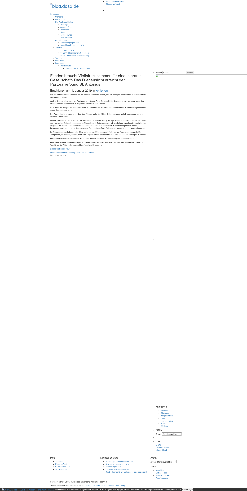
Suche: (159, 72)
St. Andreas (89, 152)
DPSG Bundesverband (114, 1)
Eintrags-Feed (61, 464)
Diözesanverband (112, 4)
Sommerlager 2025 (113, 466)
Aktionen (58, 47)
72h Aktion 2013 (67, 50)
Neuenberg (70, 152)
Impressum (59, 63)
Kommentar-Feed (62, 466)
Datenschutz (65, 65)
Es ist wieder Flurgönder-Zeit (117, 469)
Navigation (54, 14)
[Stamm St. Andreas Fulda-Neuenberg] (64, 5)
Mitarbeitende (66, 37)
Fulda (63, 152)
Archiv (158, 434)
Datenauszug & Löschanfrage (78, 68)
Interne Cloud (161, 450)
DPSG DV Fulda (162, 447)
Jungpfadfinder (66, 27)
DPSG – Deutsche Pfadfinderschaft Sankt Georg (105, 485)
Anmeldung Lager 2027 (70, 42)
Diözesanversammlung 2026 (117, 464)
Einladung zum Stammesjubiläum (119, 461)
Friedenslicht (55, 152)
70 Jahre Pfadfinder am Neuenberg (74, 53)
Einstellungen (187, 489)
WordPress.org (61, 469)
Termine (58, 58)
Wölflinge (64, 24)
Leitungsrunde (66, 34)
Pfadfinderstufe (167, 421)
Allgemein (165, 413)
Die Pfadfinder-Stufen (64, 22)
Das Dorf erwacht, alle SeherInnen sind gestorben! (126, 472)
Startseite (59, 16)
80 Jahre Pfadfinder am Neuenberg (74, 55)
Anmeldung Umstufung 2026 (72, 45)
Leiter (163, 418)
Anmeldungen (61, 40)
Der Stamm (60, 19)
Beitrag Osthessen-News (60, 148)
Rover (62, 32)
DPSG (158, 444)
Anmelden (59, 461)
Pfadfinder (64, 29)
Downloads (59, 60)
